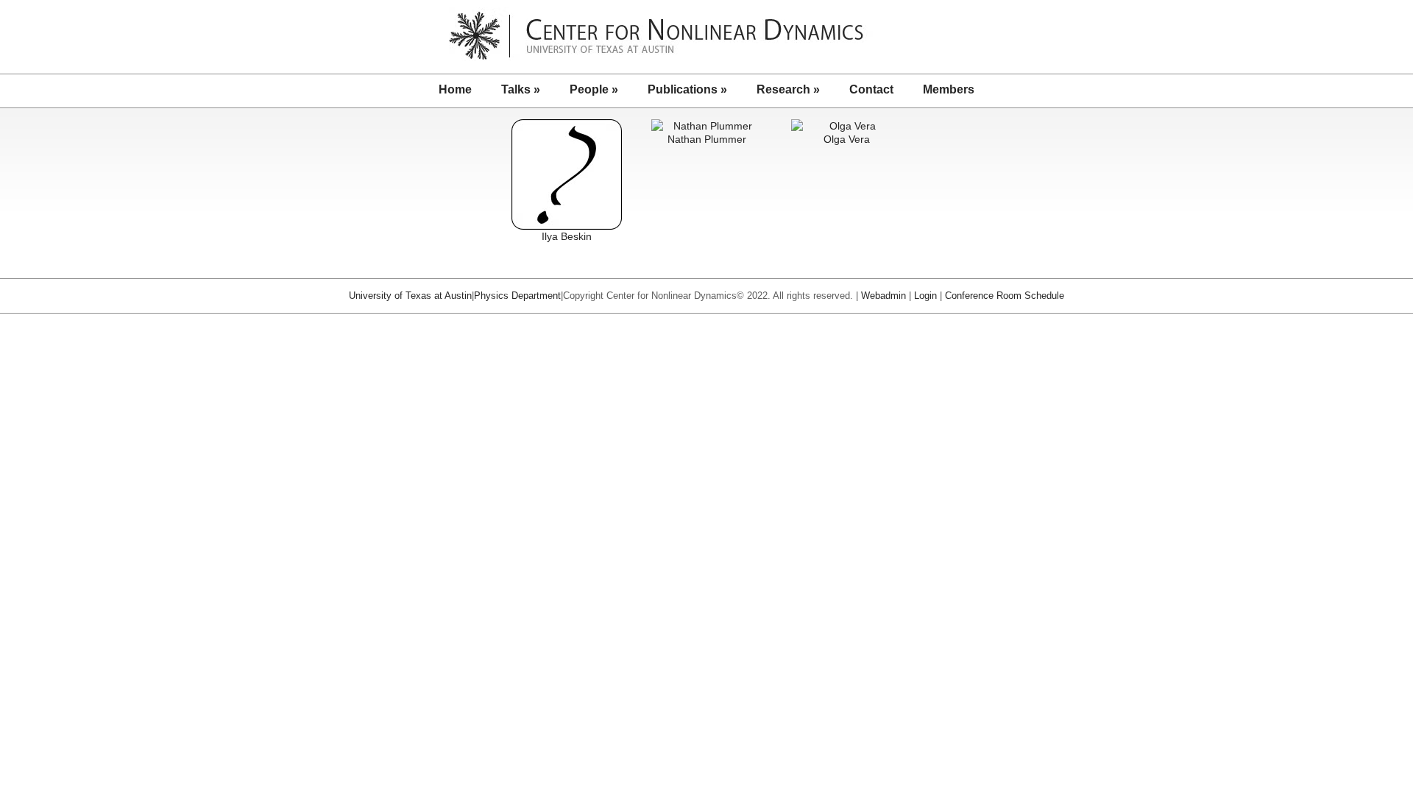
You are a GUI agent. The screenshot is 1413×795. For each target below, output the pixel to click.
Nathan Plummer (706, 139)
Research (788, 89)
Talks (520, 89)
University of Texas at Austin (410, 295)
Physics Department (517, 295)
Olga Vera (847, 139)
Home (455, 89)
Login (925, 295)
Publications (687, 89)
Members (948, 89)
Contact (871, 89)
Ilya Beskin (567, 236)
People (594, 89)
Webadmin (883, 295)
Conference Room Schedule (1004, 295)
